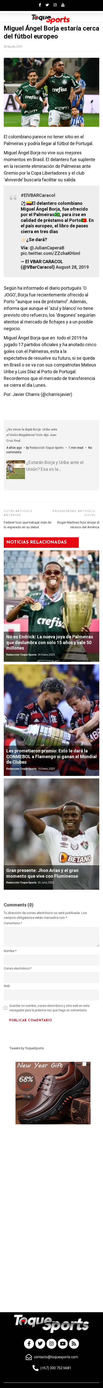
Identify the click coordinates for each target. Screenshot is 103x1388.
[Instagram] (51, 1344)
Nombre (10, 951)
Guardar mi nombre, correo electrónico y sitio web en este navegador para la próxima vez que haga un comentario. (50, 1008)
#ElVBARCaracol (38, 195)
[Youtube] (63, 1344)
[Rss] (74, 1344)
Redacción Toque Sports (47, 447)
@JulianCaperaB (47, 247)
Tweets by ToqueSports (27, 1048)
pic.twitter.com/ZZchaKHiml (50, 253)
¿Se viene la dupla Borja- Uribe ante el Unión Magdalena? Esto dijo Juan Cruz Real (31, 435)
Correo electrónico (18, 968)
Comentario (13, 923)
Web (7, 986)
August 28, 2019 (72, 267)
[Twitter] (40, 1344)
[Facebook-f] (29, 1344)
